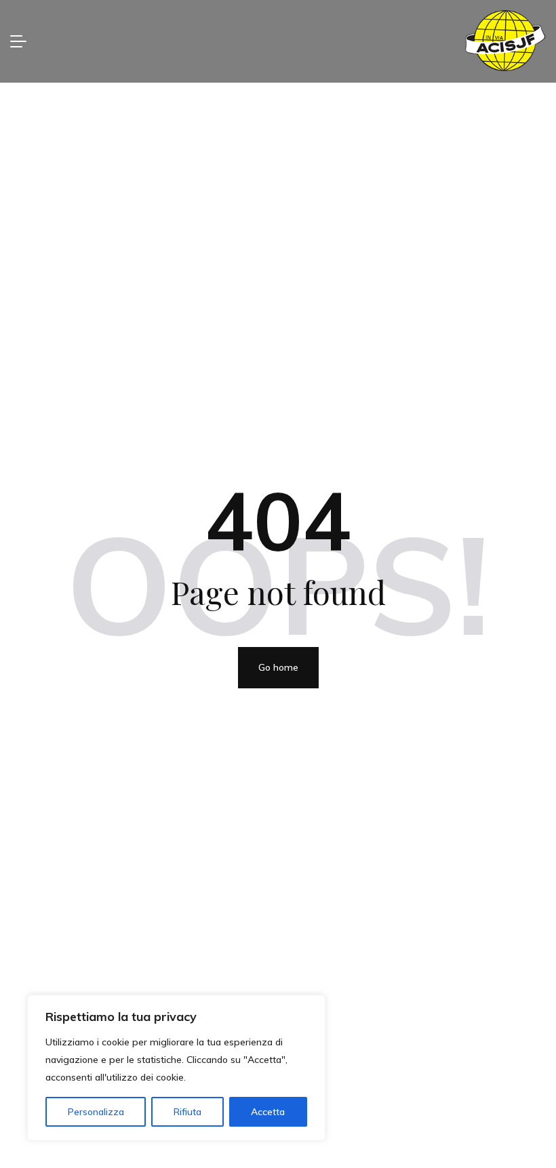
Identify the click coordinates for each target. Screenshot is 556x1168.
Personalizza (96, 1112)
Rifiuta (187, 1112)
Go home (278, 667)
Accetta (268, 1112)
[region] (176, 1068)
